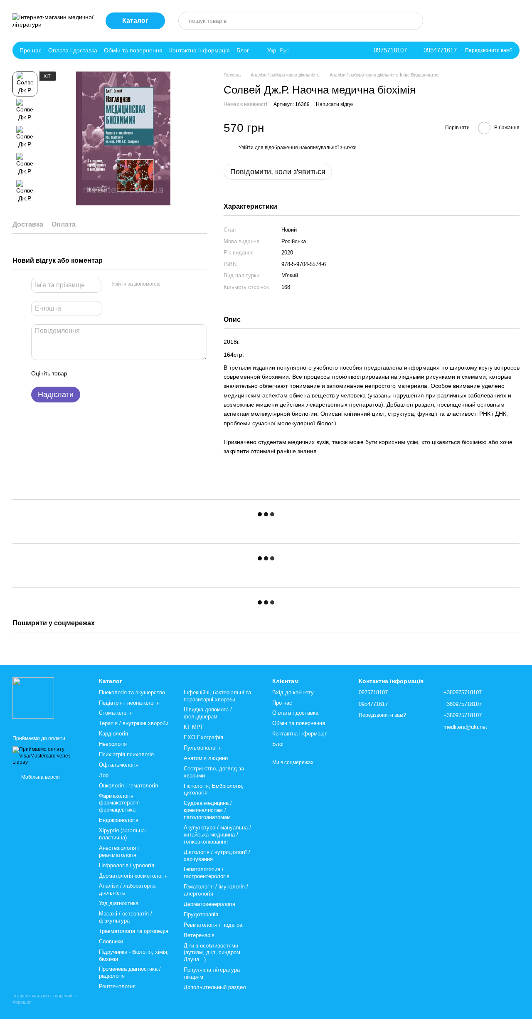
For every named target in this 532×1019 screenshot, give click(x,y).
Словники (111, 941)
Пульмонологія (203, 748)
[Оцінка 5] (134, 373)
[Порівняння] (443, 20)
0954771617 (440, 50)
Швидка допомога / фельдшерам (208, 713)
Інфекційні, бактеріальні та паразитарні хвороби (217, 696)
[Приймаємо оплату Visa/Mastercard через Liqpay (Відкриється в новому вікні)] (49, 756)
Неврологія (113, 744)
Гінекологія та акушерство (132, 692)
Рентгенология (117, 986)
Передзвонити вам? (488, 50)
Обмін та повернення (133, 50)
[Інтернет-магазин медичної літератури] (33, 698)
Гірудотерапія (201, 914)
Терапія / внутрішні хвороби (133, 723)
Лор (103, 775)
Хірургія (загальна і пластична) (123, 834)
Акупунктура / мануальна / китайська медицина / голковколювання (217, 834)
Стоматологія (116, 713)
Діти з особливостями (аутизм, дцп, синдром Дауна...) (212, 953)
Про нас (31, 50)
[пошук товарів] (414, 21)
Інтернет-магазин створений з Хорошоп (44, 998)
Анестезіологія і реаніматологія (119, 851)
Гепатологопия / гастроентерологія (206, 872)
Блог (242, 50)
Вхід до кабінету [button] (293, 692)
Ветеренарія (199, 935)
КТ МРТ (193, 727)
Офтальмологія (118, 765)
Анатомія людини (206, 758)
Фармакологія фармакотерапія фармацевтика (119, 803)
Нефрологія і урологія (126, 865)
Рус (284, 50)
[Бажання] (489, 20)
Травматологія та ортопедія (133, 931)
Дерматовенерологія (209, 904)
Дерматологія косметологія (133, 876)
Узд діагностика (118, 903)
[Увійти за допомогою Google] (183, 284)
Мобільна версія (40, 777)
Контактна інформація (199, 50)
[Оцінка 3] (107, 373)
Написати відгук (334, 104)
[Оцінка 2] (94, 373)
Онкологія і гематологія (128, 785)
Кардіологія (113, 733)
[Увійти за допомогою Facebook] (170, 284)
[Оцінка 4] (121, 373)
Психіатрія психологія (126, 754)
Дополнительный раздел (215, 987)
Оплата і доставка (72, 50)
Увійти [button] (246, 148)
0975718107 (390, 50)
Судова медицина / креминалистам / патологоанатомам (208, 810)
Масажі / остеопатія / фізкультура (125, 917)
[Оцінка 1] (81, 373)
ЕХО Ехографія (203, 737)
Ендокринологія (118, 820)
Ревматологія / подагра (213, 925)
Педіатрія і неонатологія (129, 703)
